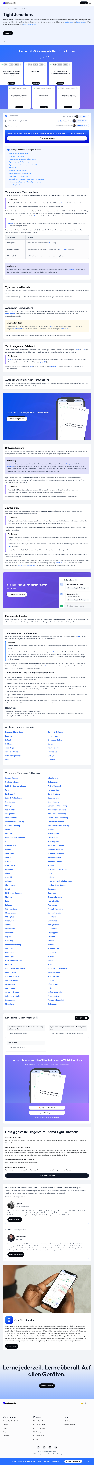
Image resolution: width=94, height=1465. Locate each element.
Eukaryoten (9, 952)
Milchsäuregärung (12, 782)
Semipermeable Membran (15, 837)
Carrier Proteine (54, 794)
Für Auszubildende (39, 1428)
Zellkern (51, 988)
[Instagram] (44, 1447)
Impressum (42, 1454)
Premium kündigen (69, 1425)
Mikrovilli (8, 877)
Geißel (50, 960)
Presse (5, 1432)
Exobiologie (52, 752)
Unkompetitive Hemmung (58, 817)
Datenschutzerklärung (55, 1454)
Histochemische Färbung (14, 821)
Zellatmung (52, 1004)
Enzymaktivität (53, 833)
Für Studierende (38, 1421)
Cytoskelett (42, 362)
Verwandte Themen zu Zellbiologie (20, 173)
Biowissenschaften (55, 740)
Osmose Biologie (54, 913)
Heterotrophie (53, 901)
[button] (4, 41)
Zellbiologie (9, 748)
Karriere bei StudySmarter (11, 1421)
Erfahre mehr (11, 1346)
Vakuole (51, 940)
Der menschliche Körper (14, 732)
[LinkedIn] (55, 1447)
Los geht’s (8, 33)
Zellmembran (64, 329)
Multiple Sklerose (27, 711)
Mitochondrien (53, 778)
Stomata (51, 829)
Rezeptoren (69, 464)
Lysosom (51, 936)
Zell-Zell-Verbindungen (30, 25)
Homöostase (10, 802)
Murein (7, 841)
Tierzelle (51, 944)
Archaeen (8, 833)
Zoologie (8, 736)
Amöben (51, 865)
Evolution (51, 759)
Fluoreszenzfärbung (12, 825)
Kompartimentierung (13, 944)
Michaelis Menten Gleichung (58, 825)
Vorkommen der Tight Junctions (19, 153)
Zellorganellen (53, 925)
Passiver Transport (12, 778)
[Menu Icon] (90, 3)
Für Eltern (36, 1439)
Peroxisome (9, 932)
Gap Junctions (68, 22)
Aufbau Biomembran (56, 992)
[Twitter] (49, 1447)
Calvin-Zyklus (10, 810)
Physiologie (9, 1004)
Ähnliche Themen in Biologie (18, 171)
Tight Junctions (11, 909)
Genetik (51, 744)
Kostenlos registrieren (17, 419)
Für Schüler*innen (39, 1425)
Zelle (51, 326)
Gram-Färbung (53, 802)
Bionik (7, 759)
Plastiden (8, 897)
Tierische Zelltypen (55, 897)
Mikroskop (9, 940)
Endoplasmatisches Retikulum (59, 968)
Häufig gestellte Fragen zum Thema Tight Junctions (25, 182)
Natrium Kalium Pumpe (57, 885)
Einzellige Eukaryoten (56, 845)
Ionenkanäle (52, 917)
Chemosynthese (11, 817)
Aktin (9, 360)
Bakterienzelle (53, 948)
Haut (62, 203)
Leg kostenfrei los (47, 57)
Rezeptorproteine (54, 857)
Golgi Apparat (53, 932)
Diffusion (35, 216)
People (5, 1428)
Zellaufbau (9, 869)
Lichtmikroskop (11, 865)
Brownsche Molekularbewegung (60, 881)
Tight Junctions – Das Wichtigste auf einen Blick (23, 165)
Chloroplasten (53, 996)
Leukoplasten (10, 1000)
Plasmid (51, 956)
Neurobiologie (53, 748)
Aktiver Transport (54, 786)
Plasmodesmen (11, 972)
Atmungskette (53, 976)
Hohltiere (8, 744)
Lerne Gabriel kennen (16, 1255)
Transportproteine (12, 976)
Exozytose (21, 565)
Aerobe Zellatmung (12, 992)
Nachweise (12, 168)
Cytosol (8, 857)
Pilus (50, 964)
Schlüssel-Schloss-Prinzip (57, 806)
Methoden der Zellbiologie (15, 968)
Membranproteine (10, 314)
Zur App (84, 3)
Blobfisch (51, 877)
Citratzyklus (52, 921)
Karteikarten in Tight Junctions (18, 176)
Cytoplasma (52, 952)
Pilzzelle (8, 829)
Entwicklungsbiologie (13, 756)
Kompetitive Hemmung (57, 814)
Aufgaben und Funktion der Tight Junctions (22, 159)
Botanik (8, 740)
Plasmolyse (9, 956)
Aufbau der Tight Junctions (17, 156)
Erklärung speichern (48, 138)
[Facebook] (38, 1447)
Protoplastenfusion (55, 909)
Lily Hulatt (83, 116)
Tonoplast (52, 889)
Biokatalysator (53, 841)
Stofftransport (31, 565)
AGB (34, 1454)
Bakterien (71, 270)
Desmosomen (80, 22)
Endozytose (58, 563)
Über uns (6, 1425)
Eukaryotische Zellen (13, 996)
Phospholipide (10, 913)
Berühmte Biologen (55, 732)
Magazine (6, 1436)
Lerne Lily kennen (14, 1220)
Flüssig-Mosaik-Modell (13, 960)
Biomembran (10, 928)
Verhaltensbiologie (12, 752)
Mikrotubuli (9, 861)
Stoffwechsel (10, 794)
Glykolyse (9, 806)
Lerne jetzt (79, 1018)
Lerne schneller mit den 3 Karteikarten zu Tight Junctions (26, 179)
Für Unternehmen (38, 1432)
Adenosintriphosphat (56, 1000)
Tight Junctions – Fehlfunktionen (19, 162)
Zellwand (8, 881)
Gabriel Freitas (82, 121)
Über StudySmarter (15, 185)
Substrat (8, 905)
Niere (79, 636)
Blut (50, 243)
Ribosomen (52, 928)
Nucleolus (9, 948)
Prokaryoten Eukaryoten (57, 869)
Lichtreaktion (53, 837)
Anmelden (55, 1117)
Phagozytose (10, 885)
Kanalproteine (53, 790)
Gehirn (66, 249)
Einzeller (8, 849)
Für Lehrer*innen (38, 1436)
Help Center (67, 1421)
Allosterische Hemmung (57, 810)
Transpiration (10, 814)
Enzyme (51, 980)
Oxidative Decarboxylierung (15, 786)
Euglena (8, 936)
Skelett (77, 350)
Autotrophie (52, 905)
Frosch (50, 873)
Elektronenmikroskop (13, 893)
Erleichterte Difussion (56, 821)
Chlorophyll (9, 917)
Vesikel (7, 925)
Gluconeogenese (11, 980)
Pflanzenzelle (53, 984)
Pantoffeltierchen (54, 972)
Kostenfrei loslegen (47, 1386)
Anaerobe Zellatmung (56, 853)
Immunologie (53, 736)
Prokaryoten (10, 984)
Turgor (7, 790)
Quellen (60, 121)
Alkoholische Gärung (55, 849)
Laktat (7, 889)
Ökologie (51, 756)
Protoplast (9, 964)
